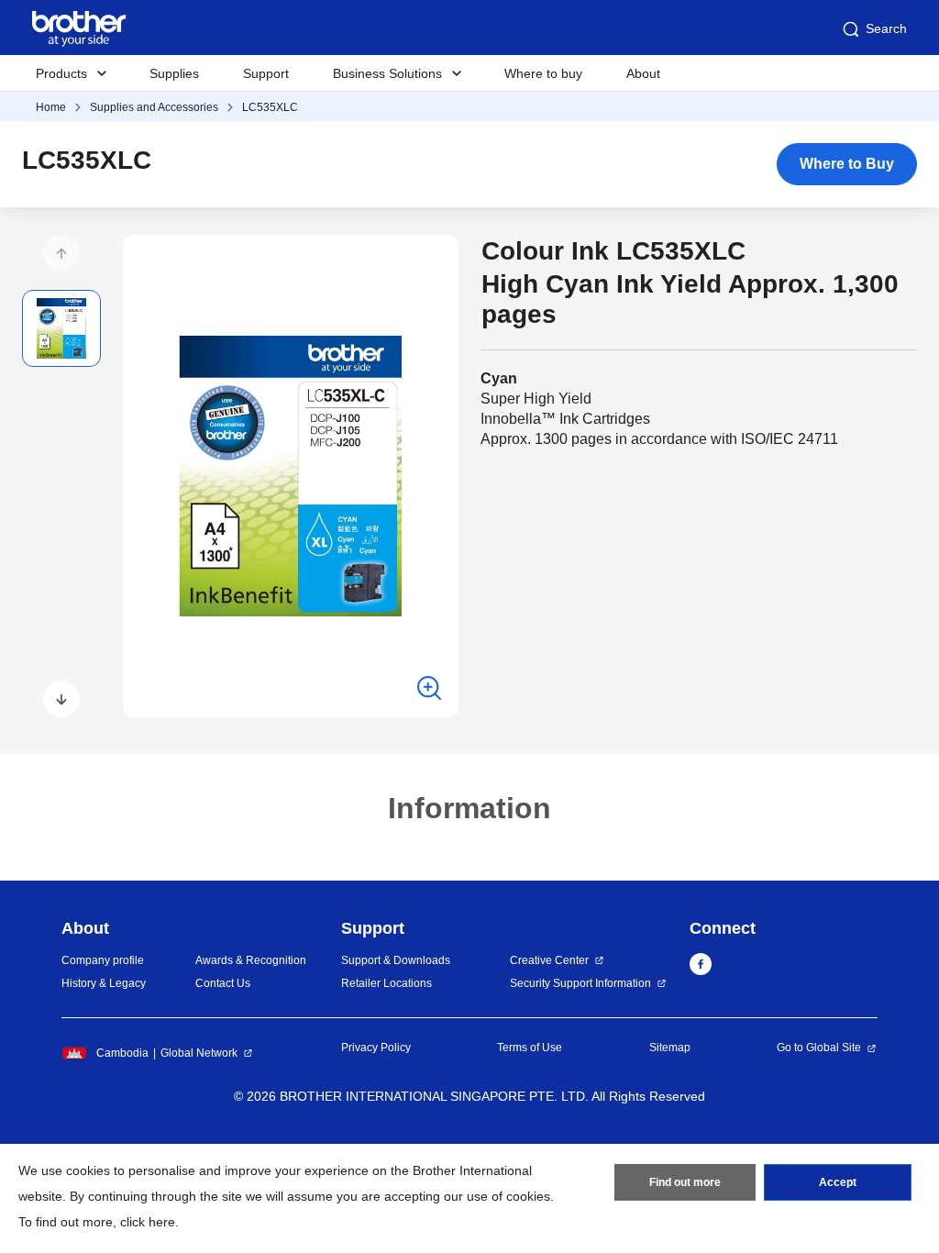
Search (886, 28)
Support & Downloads (395, 960)
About (643, 73)
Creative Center (549, 960)
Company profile (102, 960)
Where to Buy (847, 164)
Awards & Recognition (250, 960)
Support (266, 73)
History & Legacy (103, 983)
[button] (61, 253)
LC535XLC (270, 107)
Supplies (174, 73)
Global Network (199, 1053)
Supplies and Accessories (154, 107)
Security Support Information (580, 983)
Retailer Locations (386, 983)
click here (147, 1221)
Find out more (685, 1182)
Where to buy (543, 73)
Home (51, 107)
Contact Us (222, 983)
